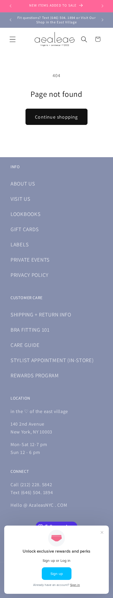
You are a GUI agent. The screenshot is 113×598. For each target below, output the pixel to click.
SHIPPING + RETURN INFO (41, 314)
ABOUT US (23, 183)
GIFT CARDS (25, 229)
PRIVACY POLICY (30, 274)
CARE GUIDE (25, 344)
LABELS (20, 244)
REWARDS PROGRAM (35, 375)
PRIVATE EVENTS (30, 259)
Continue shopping (56, 117)
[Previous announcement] (10, 6)
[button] (13, 39)
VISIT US (20, 198)
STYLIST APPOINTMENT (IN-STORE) (52, 360)
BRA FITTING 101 (30, 329)
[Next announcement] (102, 6)
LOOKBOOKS (25, 214)
